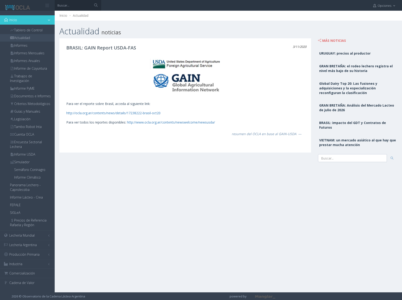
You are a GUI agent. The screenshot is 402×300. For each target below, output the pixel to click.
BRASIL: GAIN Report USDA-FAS (101, 48)
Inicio (63, 15)
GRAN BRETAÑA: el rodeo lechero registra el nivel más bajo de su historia (356, 68)
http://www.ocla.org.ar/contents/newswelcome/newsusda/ (171, 122)
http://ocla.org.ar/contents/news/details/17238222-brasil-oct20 (113, 113)
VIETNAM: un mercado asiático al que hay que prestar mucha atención (357, 142)
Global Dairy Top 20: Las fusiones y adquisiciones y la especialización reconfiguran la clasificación (348, 88)
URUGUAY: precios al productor (345, 53)
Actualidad (80, 15)
